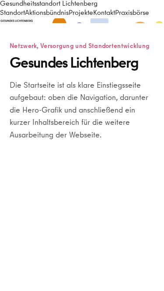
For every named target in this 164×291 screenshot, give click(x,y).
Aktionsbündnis (47, 13)
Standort (12, 13)
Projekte (81, 13)
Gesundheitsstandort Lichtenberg (49, 4)
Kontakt (104, 13)
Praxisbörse (132, 13)
